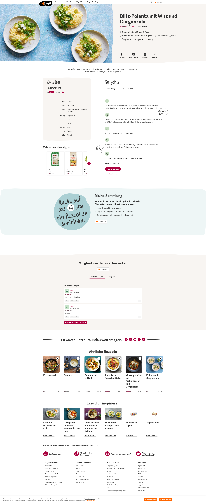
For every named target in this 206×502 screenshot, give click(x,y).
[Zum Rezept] (51, 374)
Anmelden (159, 2)
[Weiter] (89, 163)
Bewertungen (97, 276)
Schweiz (148, 40)
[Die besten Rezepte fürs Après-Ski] (113, 422)
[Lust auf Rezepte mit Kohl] (51, 422)
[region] (103, 499)
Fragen (112, 276)
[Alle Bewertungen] (125, 26)
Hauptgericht (138, 40)
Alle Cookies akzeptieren (165, 499)
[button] (67, 291)
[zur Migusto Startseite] (45, 3)
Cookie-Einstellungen (113, 485)
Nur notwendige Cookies (151, 499)
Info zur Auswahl (63, 92)
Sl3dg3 (72, 306)
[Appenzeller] (154, 422)
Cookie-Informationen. (90, 500)
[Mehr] (139, 301)
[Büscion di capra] (134, 422)
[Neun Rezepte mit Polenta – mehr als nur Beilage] (92, 422)
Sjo (71, 290)
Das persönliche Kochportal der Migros (56, 445)
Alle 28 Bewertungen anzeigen (75, 322)
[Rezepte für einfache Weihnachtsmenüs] (72, 422)
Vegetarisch (127, 40)
